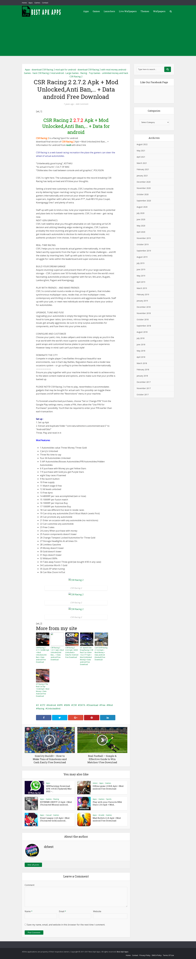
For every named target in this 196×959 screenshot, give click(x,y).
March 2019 (142, 288)
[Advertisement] (98, 37)
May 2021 (141, 150)
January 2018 (142, 375)
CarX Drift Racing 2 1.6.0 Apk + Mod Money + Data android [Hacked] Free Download (101, 654)
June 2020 (141, 219)
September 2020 (144, 200)
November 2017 (144, 388)
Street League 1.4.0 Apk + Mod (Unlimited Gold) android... (54, 819)
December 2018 (144, 307)
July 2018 (140, 338)
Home (24, 2)
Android (52, 705)
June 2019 (141, 269)
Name (28, 911)
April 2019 (141, 282)
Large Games (72, 73)
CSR (75, 705)
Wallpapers (159, 11)
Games (37, 2)
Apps (31, 2)
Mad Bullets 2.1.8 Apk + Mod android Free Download (107, 819)
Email (62, 911)
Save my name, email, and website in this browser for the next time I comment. (66, 924)
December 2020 (144, 182)
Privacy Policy (144, 955)
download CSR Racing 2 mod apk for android (54, 69)
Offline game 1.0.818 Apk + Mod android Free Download (108, 787)
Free (103, 705)
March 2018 (142, 363)
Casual (48, 815)
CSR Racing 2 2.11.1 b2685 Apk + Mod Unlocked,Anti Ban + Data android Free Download (42, 655)
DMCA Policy (157, 955)
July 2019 (140, 263)
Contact (45, 2)
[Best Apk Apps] (42, 11)
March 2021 (142, 163)
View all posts (33, 864)
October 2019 (143, 244)
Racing (83, 73)
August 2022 (142, 144)
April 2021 (141, 157)
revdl (68, 145)
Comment (29, 885)
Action (95, 783)
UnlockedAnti (53, 708)
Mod (110, 705)
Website (97, 911)
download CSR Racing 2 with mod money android (102, 69)
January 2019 (142, 300)
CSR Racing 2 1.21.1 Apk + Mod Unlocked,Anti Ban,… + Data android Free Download (57, 654)
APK (61, 705)
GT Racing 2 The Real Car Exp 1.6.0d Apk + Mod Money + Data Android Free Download (42, 690)
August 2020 (142, 207)
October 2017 (143, 394)
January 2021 (142, 175)
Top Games (94, 73)
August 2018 (142, 332)
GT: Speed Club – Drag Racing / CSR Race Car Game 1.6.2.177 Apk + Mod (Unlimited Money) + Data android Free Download (86, 656)
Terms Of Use (168, 955)
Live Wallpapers (128, 11)
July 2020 (140, 213)
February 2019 (143, 294)
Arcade (101, 815)
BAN (67, 705)
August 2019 (142, 257)
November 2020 (144, 188)
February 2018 (143, 369)
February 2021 (143, 169)
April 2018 (141, 357)
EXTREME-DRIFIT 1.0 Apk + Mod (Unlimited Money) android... (56, 803)
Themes (145, 11)
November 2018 (144, 313)
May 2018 (141, 350)
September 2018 (144, 325)
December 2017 (144, 382)
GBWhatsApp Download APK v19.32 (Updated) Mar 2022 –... (59, 789)
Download (93, 705)
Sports (108, 799)
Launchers (109, 11)
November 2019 (144, 238)
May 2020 (141, 225)
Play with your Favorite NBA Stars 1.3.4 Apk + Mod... (107, 803)
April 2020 (141, 232)
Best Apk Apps (122, 951)
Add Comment (82, 104)
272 (43, 705)
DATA (82, 705)
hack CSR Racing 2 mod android (48, 73)
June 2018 (141, 344)
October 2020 (143, 194)
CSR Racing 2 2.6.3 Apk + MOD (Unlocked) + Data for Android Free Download (71, 652)
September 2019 (144, 250)
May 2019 (141, 275)
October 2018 (143, 319)
